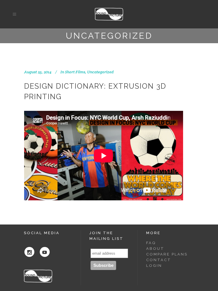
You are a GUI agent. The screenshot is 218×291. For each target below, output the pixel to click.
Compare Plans (167, 254)
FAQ (151, 243)
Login (154, 265)
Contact (158, 260)
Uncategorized (100, 71)
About (155, 248)
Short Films (75, 71)
